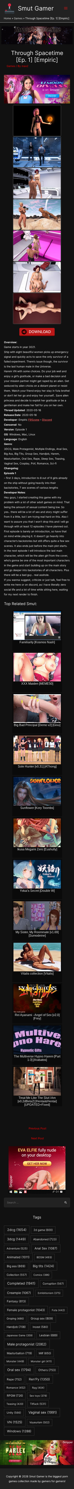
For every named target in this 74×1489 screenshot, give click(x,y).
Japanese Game (19, 1335)
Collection (17, 1274)
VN (14, 1422)
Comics (41, 1274)
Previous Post (37, 1128)
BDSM (44, 1257)
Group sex (42, 1318)
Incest (40, 1326)
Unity (14, 1412)
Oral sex (19, 1370)
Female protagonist (26, 1310)
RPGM (15, 1395)
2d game (43, 1230)
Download (40, 331)
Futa (58, 1310)
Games (11, 66)
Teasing (14, 1403)
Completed (21, 1283)
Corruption (53, 1283)
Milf (45, 1353)
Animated (18, 1257)
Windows (19, 1431)
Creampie (19, 1293)
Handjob (16, 1327)
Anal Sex (46, 1248)
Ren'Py (39, 1379)
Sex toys (38, 1395)
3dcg (16, 1239)
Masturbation (19, 1353)
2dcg (16, 1230)
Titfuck (38, 1403)
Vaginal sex (42, 1412)
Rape (14, 1379)
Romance (15, 1387)
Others (47, 1370)
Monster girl (41, 1361)
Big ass (16, 1266)
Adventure (17, 1248)
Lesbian (48, 1335)
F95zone (33, 419)
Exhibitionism (49, 1293)
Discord (47, 419)
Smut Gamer (36, 8)
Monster (15, 1361)
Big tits (43, 1266)
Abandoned (45, 1239)
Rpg (38, 1387)
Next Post (37, 1138)
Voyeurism (39, 1422)
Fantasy (16, 1301)
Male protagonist (26, 1344)
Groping (15, 1318)
